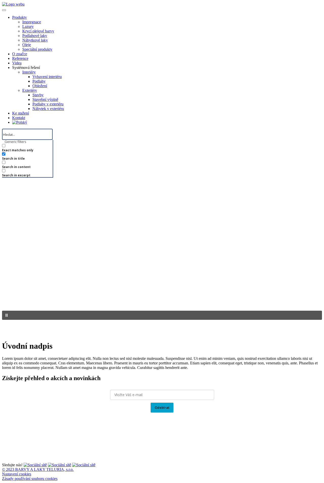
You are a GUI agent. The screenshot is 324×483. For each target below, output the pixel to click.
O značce (19, 54)
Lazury (28, 26)
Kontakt (18, 118)
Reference (20, 58)
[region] (162, 256)
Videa (17, 63)
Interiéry (29, 72)
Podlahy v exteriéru (48, 104)
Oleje (26, 45)
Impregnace (31, 22)
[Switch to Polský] (19, 122)
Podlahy (39, 81)
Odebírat (162, 407)
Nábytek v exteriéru (48, 108)
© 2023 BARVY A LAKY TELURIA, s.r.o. (38, 469)
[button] (162, 315)
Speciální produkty (37, 49)
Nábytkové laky (35, 40)
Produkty (19, 17)
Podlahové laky (34, 35)
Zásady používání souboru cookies (29, 478)
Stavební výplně (45, 99)
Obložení (39, 86)
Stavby (38, 95)
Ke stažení (20, 113)
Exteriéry (29, 90)
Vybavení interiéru (47, 77)
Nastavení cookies (16, 474)
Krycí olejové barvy (38, 31)
